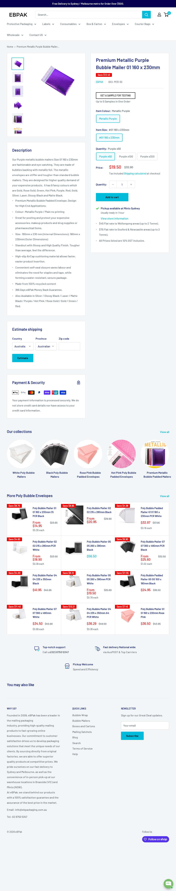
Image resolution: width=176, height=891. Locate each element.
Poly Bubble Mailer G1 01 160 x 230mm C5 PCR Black (44, 512)
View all (165, 431)
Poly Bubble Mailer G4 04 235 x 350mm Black (45, 579)
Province (41, 338)
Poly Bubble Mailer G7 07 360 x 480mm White (45, 613)
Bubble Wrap (80, 715)
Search (76, 743)
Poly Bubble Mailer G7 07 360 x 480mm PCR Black (153, 545)
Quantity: (101, 184)
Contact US (36, 34)
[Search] (146, 14)
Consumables (68, 23)
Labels (46, 23)
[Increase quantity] (131, 184)
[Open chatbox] (168, 884)
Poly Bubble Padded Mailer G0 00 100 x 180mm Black (152, 579)
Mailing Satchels (82, 731)
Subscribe (132, 735)
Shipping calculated (135, 173)
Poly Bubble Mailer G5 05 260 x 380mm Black (99, 545)
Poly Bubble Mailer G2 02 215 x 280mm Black (99, 510)
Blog (75, 737)
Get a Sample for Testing (115, 95)
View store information (114, 218)
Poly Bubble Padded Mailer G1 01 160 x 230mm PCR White (152, 512)
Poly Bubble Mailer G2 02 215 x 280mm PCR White (45, 545)
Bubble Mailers (81, 720)
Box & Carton (94, 23)
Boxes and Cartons (83, 726)
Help (75, 754)
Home (10, 46)
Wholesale (13, 34)
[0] (166, 15)
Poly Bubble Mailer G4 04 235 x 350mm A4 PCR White (99, 613)
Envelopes (118, 23)
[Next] (169, 458)
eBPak (99, 81)
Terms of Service (82, 748)
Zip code (64, 338)
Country (17, 338)
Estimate (22, 358)
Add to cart (112, 197)
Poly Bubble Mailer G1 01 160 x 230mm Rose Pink (152, 613)
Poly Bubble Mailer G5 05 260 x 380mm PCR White (99, 579)
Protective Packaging (19, 23)
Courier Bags (142, 23)
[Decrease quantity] (113, 184)
